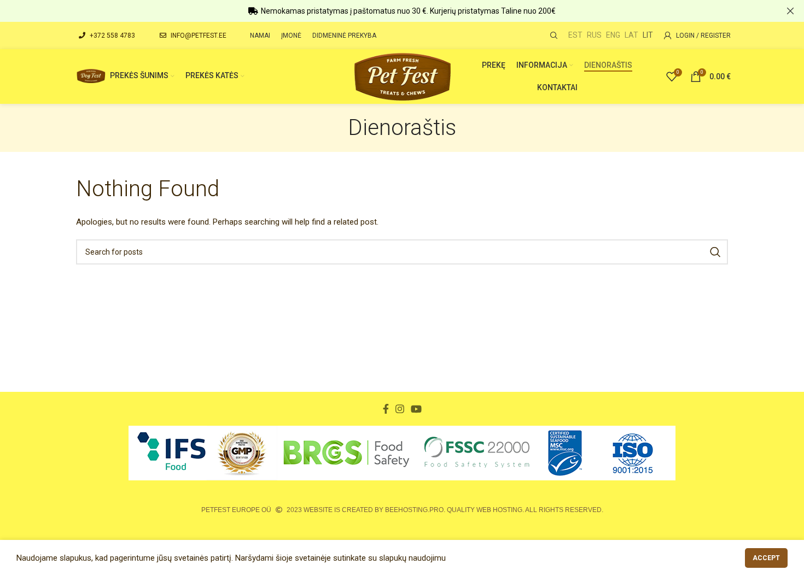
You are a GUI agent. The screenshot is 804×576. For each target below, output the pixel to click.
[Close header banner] (790, 11)
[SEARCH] (715, 252)
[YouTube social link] (416, 409)
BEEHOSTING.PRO (414, 510)
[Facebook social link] (386, 409)
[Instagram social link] (399, 409)
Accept (766, 558)
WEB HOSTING (499, 510)
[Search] (552, 35)
